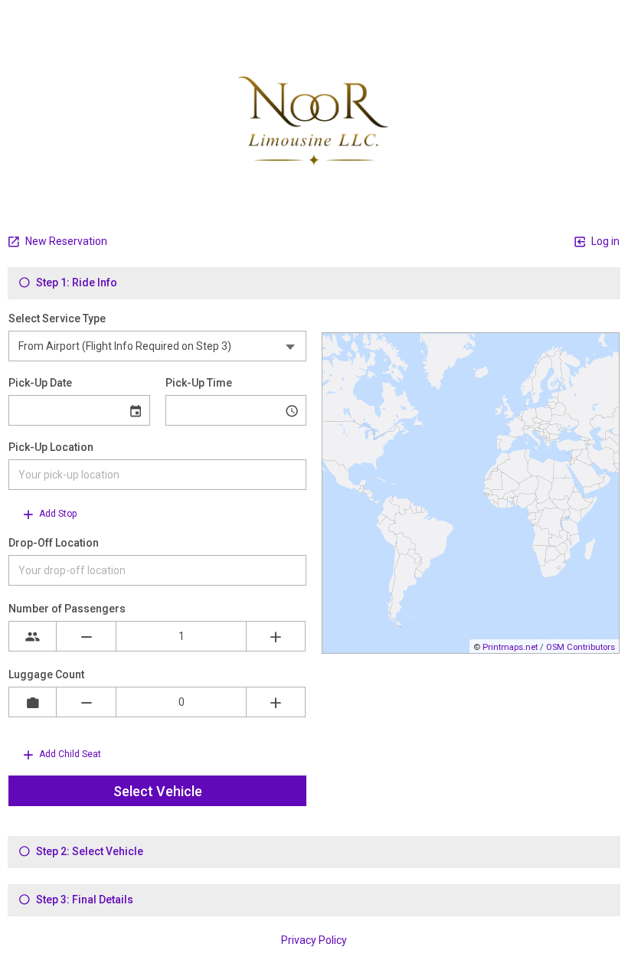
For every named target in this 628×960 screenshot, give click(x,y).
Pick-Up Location (50, 447)
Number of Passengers (67, 608)
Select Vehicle (157, 791)
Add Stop (57, 513)
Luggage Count (46, 674)
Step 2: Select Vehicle (88, 851)
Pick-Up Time (198, 383)
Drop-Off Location (53, 543)
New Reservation (65, 241)
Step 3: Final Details (83, 899)
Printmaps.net (510, 647)
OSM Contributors (580, 647)
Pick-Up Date (40, 383)
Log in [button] (604, 241)
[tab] (314, 283)
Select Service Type (57, 318)
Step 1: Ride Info (75, 282)
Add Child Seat (69, 754)
